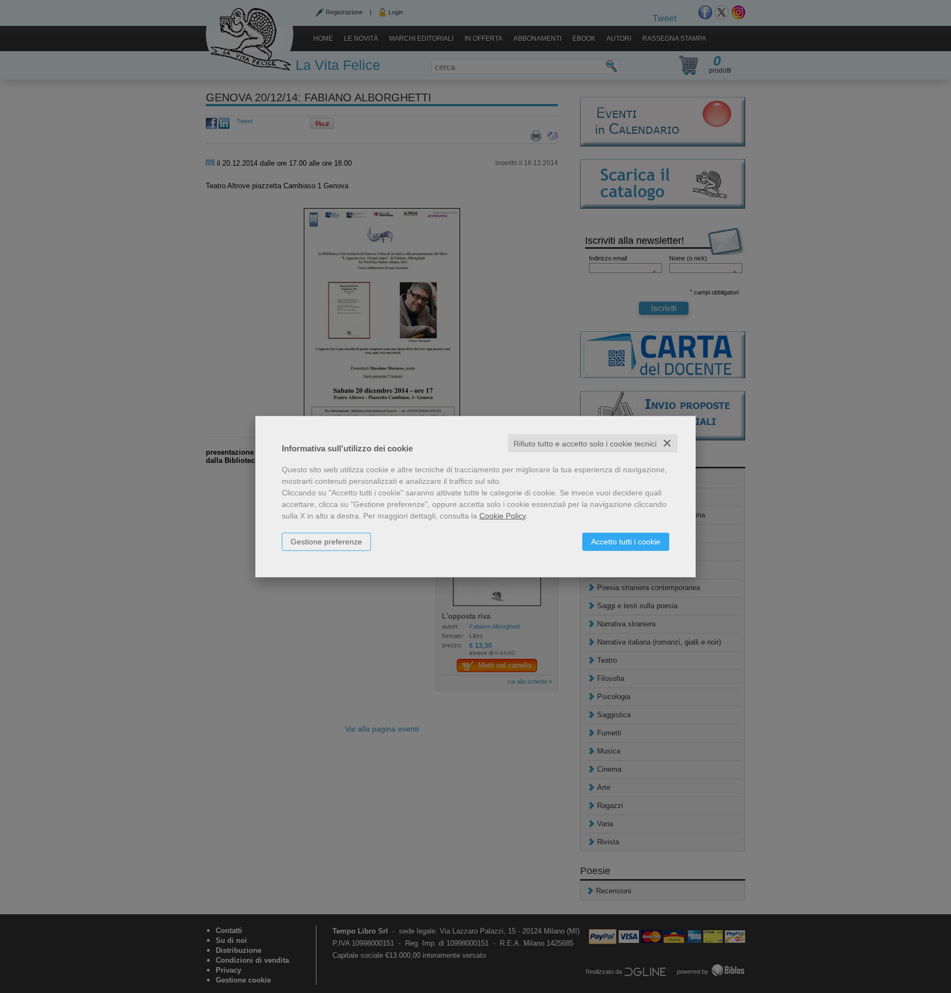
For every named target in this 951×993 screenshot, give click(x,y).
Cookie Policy (502, 515)
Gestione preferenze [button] (326, 541)
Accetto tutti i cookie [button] (625, 541)
